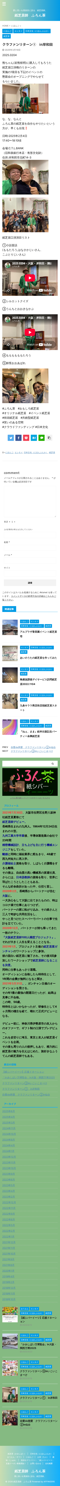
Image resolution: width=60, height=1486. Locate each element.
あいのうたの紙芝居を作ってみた (38, 657)
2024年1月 (8, 1151)
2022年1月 (8, 1236)
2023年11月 (9, 1162)
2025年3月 (8, 1122)
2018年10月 (9, 1299)
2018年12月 (9, 1287)
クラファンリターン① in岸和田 (21, 1088)
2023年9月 (8, 1173)
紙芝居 (52, 452)
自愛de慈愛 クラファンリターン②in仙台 (33, 747)
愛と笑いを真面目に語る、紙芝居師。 (30, 1476)
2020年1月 (8, 1270)
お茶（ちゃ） (42, 1457)
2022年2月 (8, 1230)
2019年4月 (8, 1276)
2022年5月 (8, 1225)
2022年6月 (8, 1219)
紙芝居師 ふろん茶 (30, 15)
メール (8, 555)
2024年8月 (8, 1139)
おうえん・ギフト (14, 1457)
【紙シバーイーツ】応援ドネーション (23, 1071)
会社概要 (49, 1463)
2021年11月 (8, 1247)
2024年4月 (8, 1145)
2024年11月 (9, 1128)
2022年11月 (9, 1208)
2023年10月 (9, 1168)
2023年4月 (8, 1190)
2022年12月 (9, 1202)
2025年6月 (8, 1111)
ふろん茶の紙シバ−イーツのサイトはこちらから (30, 798)
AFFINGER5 (49, 1481)
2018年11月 (8, 1293)
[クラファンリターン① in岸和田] (34, 438)
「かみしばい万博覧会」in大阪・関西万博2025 (28, 1077)
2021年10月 (9, 1253)
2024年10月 (9, 1134)
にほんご (9, 452)
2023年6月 (8, 1179)
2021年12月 (9, 1242)
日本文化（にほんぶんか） (36, 452)
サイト (7, 567)
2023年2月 (8, 1196)
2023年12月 (9, 1156)
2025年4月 (8, 1116)
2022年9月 (8, 1213)
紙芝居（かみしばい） (17, 1454)
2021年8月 (8, 1265)
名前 (7, 542)
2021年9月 (8, 1259)
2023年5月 (8, 1185)
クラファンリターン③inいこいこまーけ (32, 751)
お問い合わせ (35, 1463)
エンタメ (19, 452)
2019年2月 (8, 1282)
